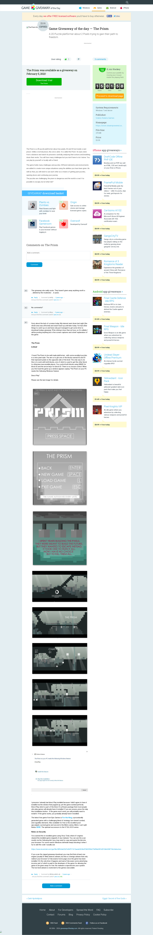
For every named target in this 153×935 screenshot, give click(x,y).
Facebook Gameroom (45, 222)
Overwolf (75, 220)
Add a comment (56, 886)
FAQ (98, 910)
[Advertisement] (88, 49)
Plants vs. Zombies (44, 204)
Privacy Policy (83, 914)
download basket (46, 193)
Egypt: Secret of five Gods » (114, 898)
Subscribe (108, 910)
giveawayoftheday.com (68, 928)
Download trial (44, 81)
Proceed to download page (109, 96)
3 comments (100, 59)
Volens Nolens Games (105, 118)
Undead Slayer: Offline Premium (112, 356)
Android (113, 8)
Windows (86, 8)
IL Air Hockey (113, 69)
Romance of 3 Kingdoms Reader (113, 263)
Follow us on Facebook (98, 923)
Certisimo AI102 (113, 210)
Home (43, 910)
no (58, 300)
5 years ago (59, 297)
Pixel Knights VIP (113, 406)
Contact (50, 914)
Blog (71, 914)
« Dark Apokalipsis (34, 898)
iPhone (126, 8)
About (52, 910)
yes (55, 300)
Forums (61, 914)
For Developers (65, 910)
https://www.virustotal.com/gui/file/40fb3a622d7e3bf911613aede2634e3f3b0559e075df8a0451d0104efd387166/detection (76, 849)
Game (99, 8)
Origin (73, 202)
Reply (36, 297)
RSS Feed (54, 923)
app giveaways (107, 150)
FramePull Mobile (113, 182)
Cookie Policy (99, 914)
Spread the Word (84, 910)
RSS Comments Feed (74, 923)
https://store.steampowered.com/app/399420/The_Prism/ (109, 125)
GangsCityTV (111, 235)
